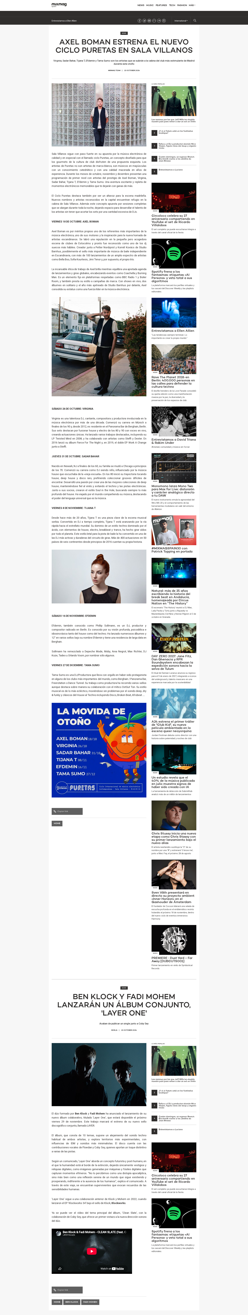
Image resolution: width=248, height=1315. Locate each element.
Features (161, 5)
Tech (172, 5)
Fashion (182, 5)
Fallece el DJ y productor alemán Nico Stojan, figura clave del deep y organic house (175, 146)
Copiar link (62, 811)
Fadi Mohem (90, 1302)
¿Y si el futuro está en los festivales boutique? (173, 132)
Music (150, 5)
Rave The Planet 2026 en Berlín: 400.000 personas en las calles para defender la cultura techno (94, 21)
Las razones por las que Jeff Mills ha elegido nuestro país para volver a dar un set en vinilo (174, 105)
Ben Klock (71, 1302)
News (140, 5)
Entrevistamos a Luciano (168, 170)
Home (57, 823)
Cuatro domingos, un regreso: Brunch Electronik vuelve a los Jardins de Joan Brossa (174, 159)
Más (191, 5)
